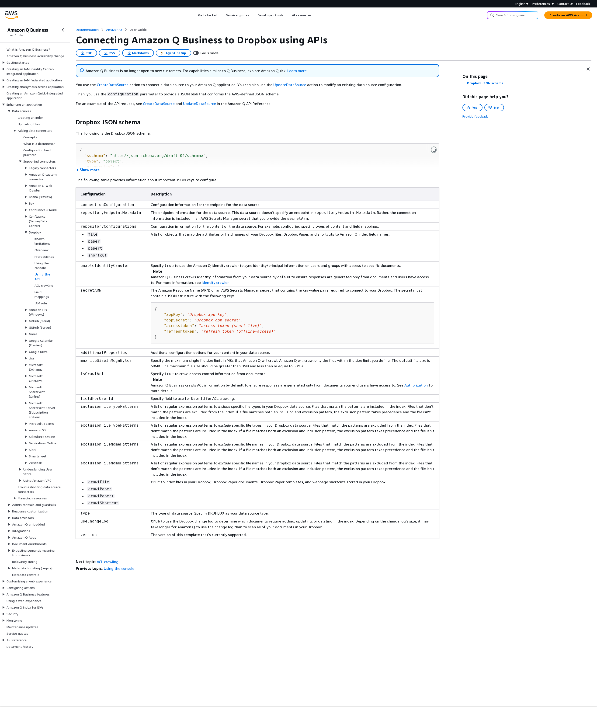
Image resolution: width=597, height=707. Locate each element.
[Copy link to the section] (72, 122)
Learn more (297, 70)
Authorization (416, 385)
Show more (90, 170)
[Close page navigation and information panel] (588, 69)
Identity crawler (215, 282)
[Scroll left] (195, 15)
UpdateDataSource (289, 84)
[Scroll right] (315, 15)
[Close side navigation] (63, 30)
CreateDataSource (112, 84)
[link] (138, 29)
